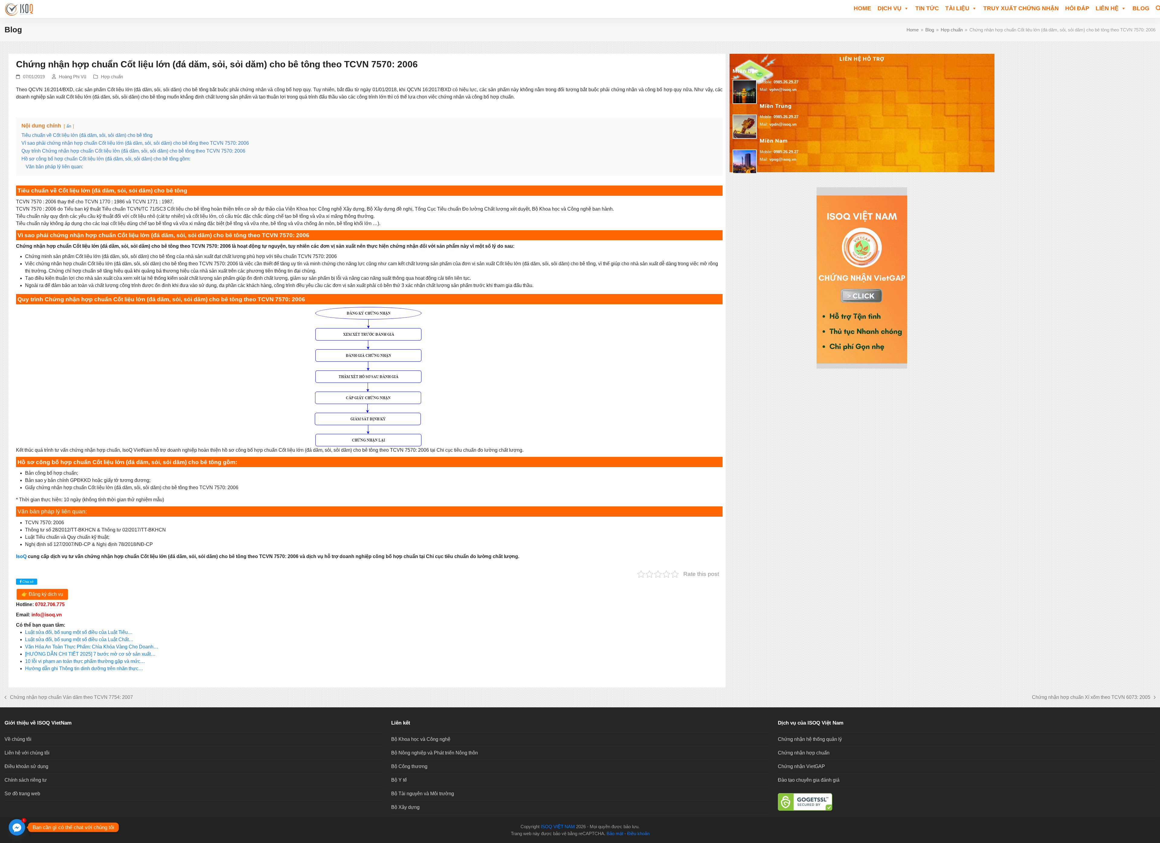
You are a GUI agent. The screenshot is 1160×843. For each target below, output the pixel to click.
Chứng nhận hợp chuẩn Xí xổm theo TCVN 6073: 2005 (1091, 698)
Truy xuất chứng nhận (1021, 8)
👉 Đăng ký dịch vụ (42, 594)
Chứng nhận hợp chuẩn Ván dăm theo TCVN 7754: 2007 (69, 698)
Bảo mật (615, 833)
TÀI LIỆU (957, 8)
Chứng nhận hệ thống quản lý (810, 739)
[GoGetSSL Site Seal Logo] (966, 802)
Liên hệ (1107, 8)
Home (862, 8)
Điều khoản (638, 833)
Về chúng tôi (18, 739)
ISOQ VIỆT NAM (558, 826)
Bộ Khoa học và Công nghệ (420, 739)
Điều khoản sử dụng (26, 766)
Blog (1141, 8)
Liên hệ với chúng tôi (27, 752)
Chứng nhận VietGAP (801, 766)
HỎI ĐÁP (1077, 8)
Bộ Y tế (399, 780)
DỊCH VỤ (889, 8)
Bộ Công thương (409, 766)
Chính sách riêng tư (26, 780)
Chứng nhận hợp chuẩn (804, 752)
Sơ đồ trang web (22, 793)
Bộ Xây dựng (405, 807)
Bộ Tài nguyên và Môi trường (422, 793)
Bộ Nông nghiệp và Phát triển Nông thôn (434, 752)
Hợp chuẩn (112, 76)
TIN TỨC (927, 8)
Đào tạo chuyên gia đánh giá (808, 780)
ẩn (68, 126)
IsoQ (21, 556)
